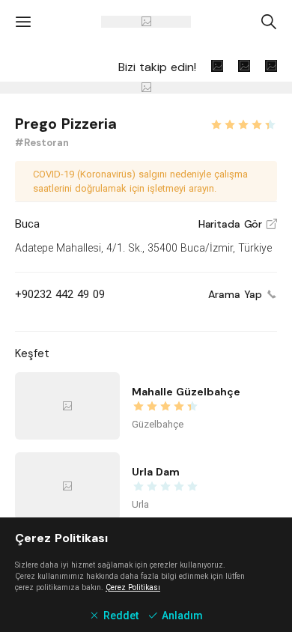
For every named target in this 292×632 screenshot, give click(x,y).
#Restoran (42, 142)
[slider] (243, 122)
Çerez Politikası (133, 587)
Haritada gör (237, 224)
